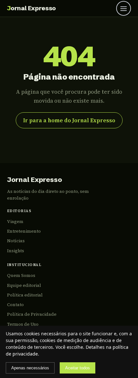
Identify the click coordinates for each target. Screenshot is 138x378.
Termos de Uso (23, 324)
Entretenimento (24, 231)
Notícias (16, 241)
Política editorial (25, 295)
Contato (15, 305)
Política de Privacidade (31, 314)
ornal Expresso (31, 8)
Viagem (15, 222)
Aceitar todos (77, 367)
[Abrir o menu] (123, 8)
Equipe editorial (24, 285)
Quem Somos (21, 275)
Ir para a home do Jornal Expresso (69, 120)
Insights (15, 251)
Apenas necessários (30, 367)
